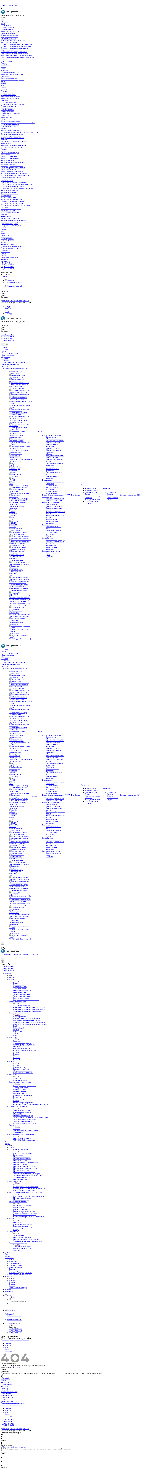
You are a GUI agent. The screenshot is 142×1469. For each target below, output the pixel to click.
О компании (5, 1379)
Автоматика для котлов (21, 1005)
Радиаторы (17, 1041)
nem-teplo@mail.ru (8, 301)
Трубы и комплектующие (22, 1110)
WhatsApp (8, 313)
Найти (3, 1453)
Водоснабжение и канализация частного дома (29, 1196)
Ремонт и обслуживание (22, 1205)
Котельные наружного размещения (25, 1138)
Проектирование (19, 1185)
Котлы (15, 983)
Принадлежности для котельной (24, 1086)
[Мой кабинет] (2, 946)
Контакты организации (9, 1401)
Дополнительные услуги (22, 1246)
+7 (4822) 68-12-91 (7, 269)
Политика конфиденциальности (12, 1403)
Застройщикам (18, 1235)
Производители (6, 1384)
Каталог (12, 977)
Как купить (13, 1261)
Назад (13, 975)
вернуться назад (6, 1367)
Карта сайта (5, 1390)
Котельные (17, 1222)
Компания (12, 1280)
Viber (7, 310)
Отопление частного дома (22, 1153)
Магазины (4, 1386)
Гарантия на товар (7, 1397)
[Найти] (2, 19)
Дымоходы (17, 1078)
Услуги (11, 1147)
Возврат (4, 1399)
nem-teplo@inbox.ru (22, 301)
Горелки (16, 1065)
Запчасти (16, 1129)
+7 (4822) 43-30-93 (7, 263)
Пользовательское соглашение (11, 1405)
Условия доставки (7, 1395)
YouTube (8, 308)
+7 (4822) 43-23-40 (7, 267)
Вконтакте (8, 306)
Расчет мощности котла (9, 1392)
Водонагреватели (19, 1017)
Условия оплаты (6, 1394)
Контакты (4, 1388)
